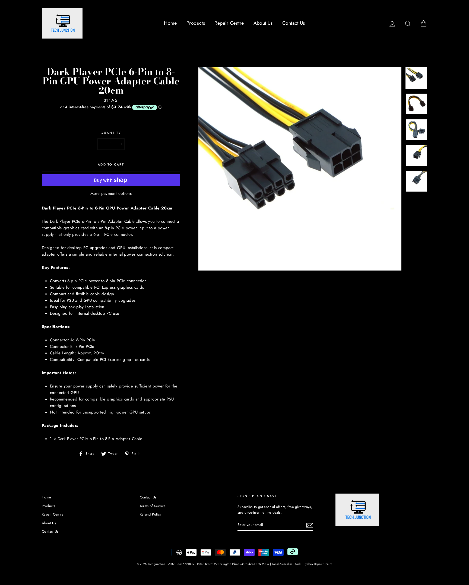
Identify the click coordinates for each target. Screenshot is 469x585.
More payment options (111, 193)
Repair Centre (229, 23)
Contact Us (293, 23)
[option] (300, 169)
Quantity (111, 133)
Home (170, 23)
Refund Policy (150, 514)
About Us (263, 23)
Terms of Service (153, 505)
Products (195, 23)
